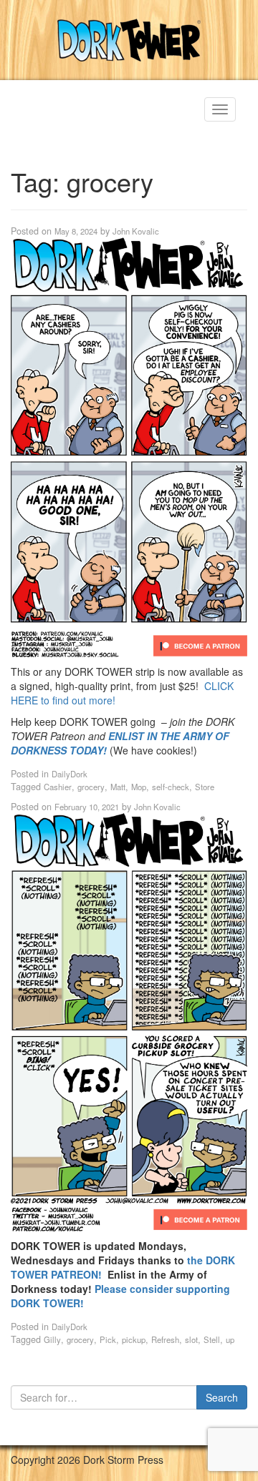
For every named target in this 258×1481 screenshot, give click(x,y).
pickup (133, 1339)
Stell (212, 1339)
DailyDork (69, 773)
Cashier (58, 786)
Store (204, 786)
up (230, 1339)
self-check (170, 786)
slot (191, 1339)
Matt (117, 786)
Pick (108, 1339)
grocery (91, 786)
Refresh (165, 1339)
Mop (138, 786)
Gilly (52, 1339)
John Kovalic (136, 231)
